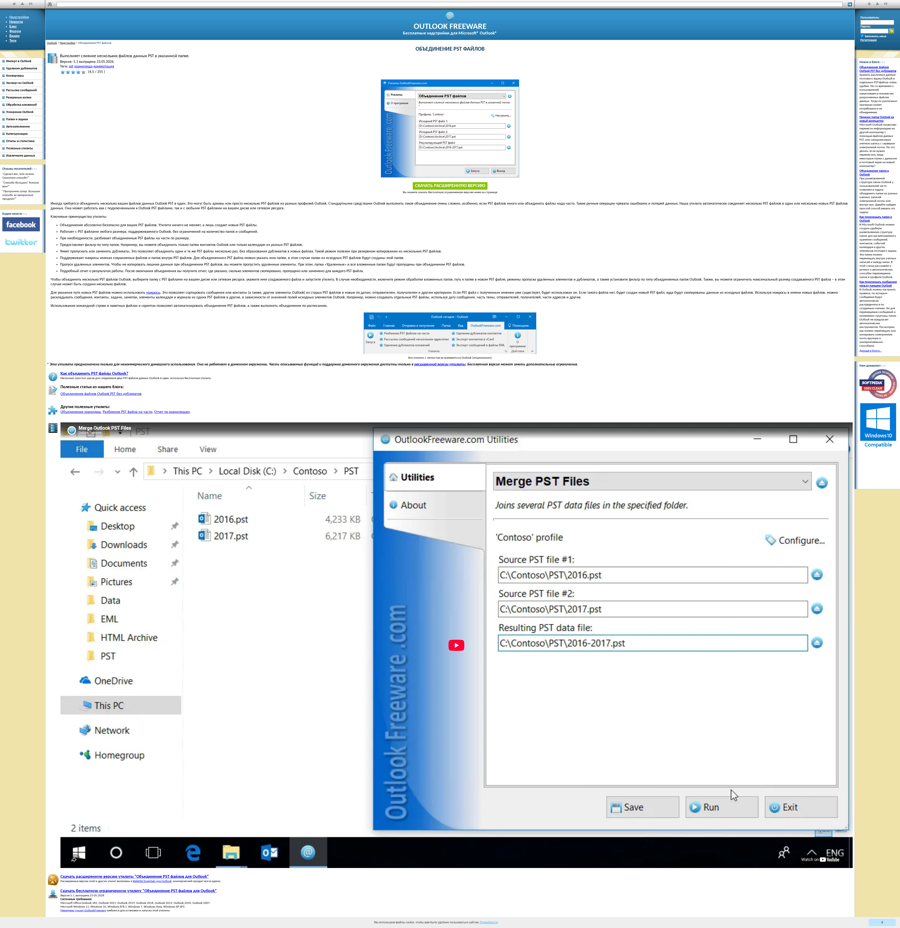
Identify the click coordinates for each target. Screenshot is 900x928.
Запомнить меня (875, 36)
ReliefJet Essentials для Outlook (152, 881)
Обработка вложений (21, 105)
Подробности (489, 922)
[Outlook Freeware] (450, 20)
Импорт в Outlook (18, 61)
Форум (15, 31)
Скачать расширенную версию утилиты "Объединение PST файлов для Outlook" (134, 877)
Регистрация (868, 40)
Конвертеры (15, 76)
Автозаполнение (18, 126)
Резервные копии (18, 97)
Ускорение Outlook (20, 112)
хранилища (83, 66)
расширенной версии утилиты (439, 364)
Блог (13, 27)
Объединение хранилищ (80, 412)
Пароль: (865, 26)
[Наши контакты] (30, 3)
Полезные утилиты (19, 148)
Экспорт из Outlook (20, 83)
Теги (12, 41)
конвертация (104, 66)
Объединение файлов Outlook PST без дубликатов (101, 394)
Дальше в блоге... (870, 350)
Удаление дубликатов (21, 68)
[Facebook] (21, 224)
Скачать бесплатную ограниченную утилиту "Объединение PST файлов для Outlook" (138, 891)
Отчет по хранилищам (172, 412)
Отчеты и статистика (20, 141)
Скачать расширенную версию (450, 186)
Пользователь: (870, 17)
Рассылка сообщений (21, 90)
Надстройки (19, 17)
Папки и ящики (17, 119)
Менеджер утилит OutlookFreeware (83, 910)
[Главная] (14, 3)
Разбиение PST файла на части (127, 412)
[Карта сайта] (22, 3)
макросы (153, 293)
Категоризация (17, 134)
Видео (14, 36)
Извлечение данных (20, 156)
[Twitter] (21, 242)
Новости (16, 22)
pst (71, 66)
